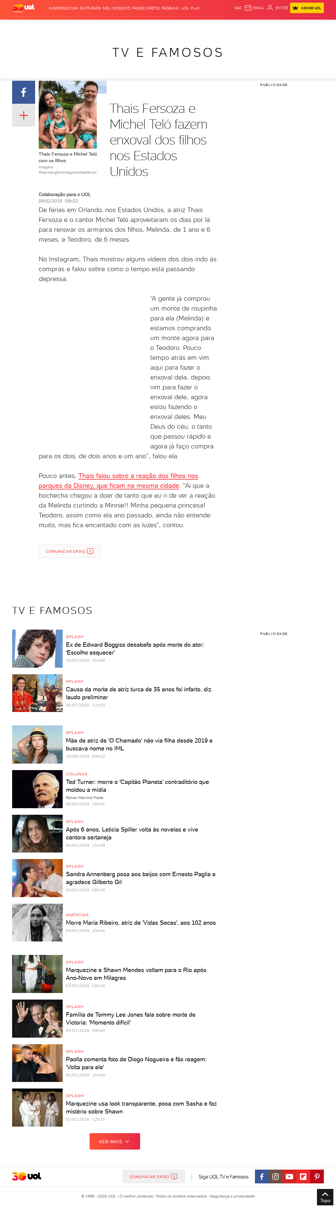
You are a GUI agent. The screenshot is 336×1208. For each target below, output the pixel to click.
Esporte (152, 26)
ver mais (110, 1141)
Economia (119, 26)
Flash (30, 26)
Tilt (217, 26)
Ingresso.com (63, 8)
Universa (187, 26)
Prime (281, 26)
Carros (101, 26)
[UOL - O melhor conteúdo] (23, 8)
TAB (271, 26)
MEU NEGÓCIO (116, 8)
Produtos (13, 26)
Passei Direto (145, 8)
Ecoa (226, 26)
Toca (292, 26)
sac (238, 8)
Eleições (46, 26)
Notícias (65, 26)
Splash (169, 26)
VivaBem (205, 26)
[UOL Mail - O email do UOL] (254, 8)
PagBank (170, 8)
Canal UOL (243, 26)
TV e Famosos (168, 52)
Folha (136, 26)
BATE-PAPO (90, 8)
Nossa (260, 26)
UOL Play (190, 8)
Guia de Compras (316, 26)
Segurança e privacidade (231, 1196)
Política (83, 26)
